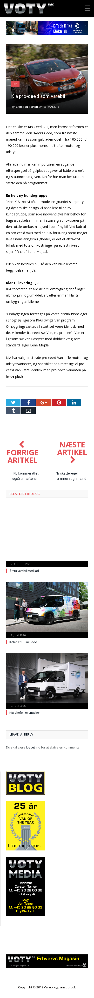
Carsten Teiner (27, 106)
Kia (15, 83)
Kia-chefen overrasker (24, 712)
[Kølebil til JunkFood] (47, 609)
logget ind (33, 747)
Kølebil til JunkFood (23, 642)
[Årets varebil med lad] (47, 535)
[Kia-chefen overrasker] (47, 680)
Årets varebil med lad (24, 571)
